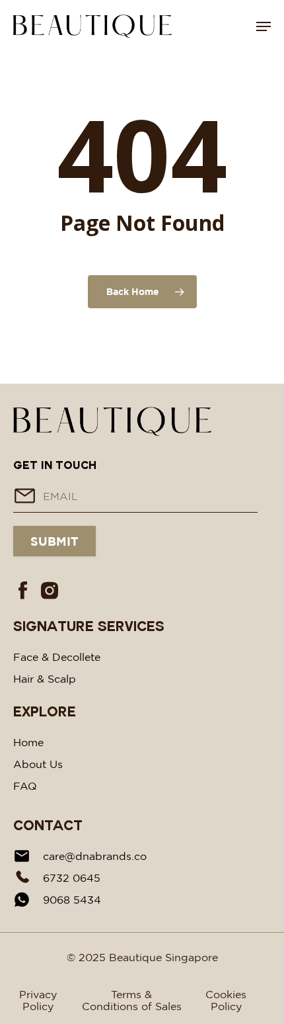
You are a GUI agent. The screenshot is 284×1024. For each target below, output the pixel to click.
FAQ (25, 786)
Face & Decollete (56, 657)
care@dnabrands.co (95, 856)
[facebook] (23, 589)
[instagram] (49, 589)
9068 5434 (72, 900)
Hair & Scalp (44, 679)
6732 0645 (71, 878)
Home (28, 742)
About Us (38, 764)
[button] (263, 26)
